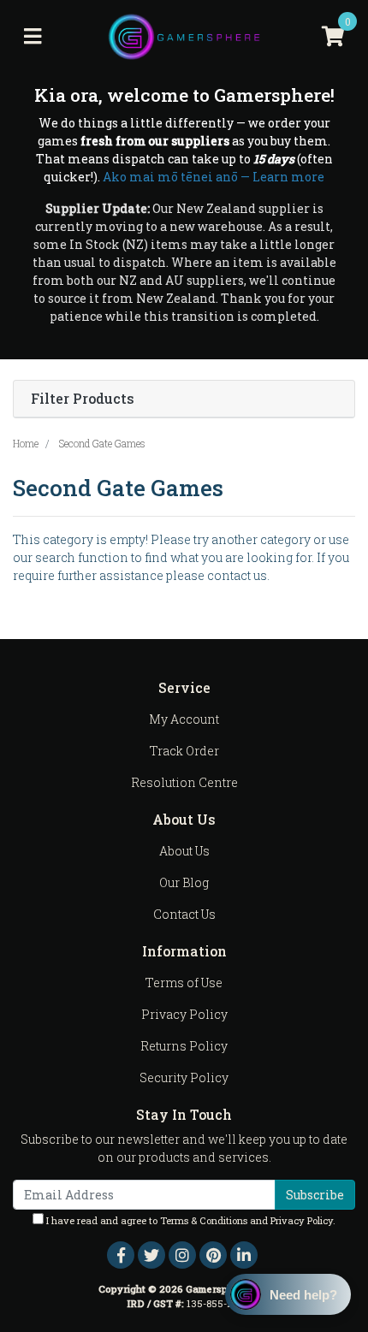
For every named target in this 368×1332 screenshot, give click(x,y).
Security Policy (184, 1077)
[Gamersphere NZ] (184, 35)
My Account (184, 719)
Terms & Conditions (203, 1220)
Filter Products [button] (82, 399)
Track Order (184, 751)
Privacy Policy (184, 1014)
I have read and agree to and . (189, 1220)
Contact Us (184, 914)
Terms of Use (184, 982)
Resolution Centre (184, 782)
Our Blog (184, 882)
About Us (184, 851)
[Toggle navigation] (32, 37)
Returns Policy (184, 1046)
